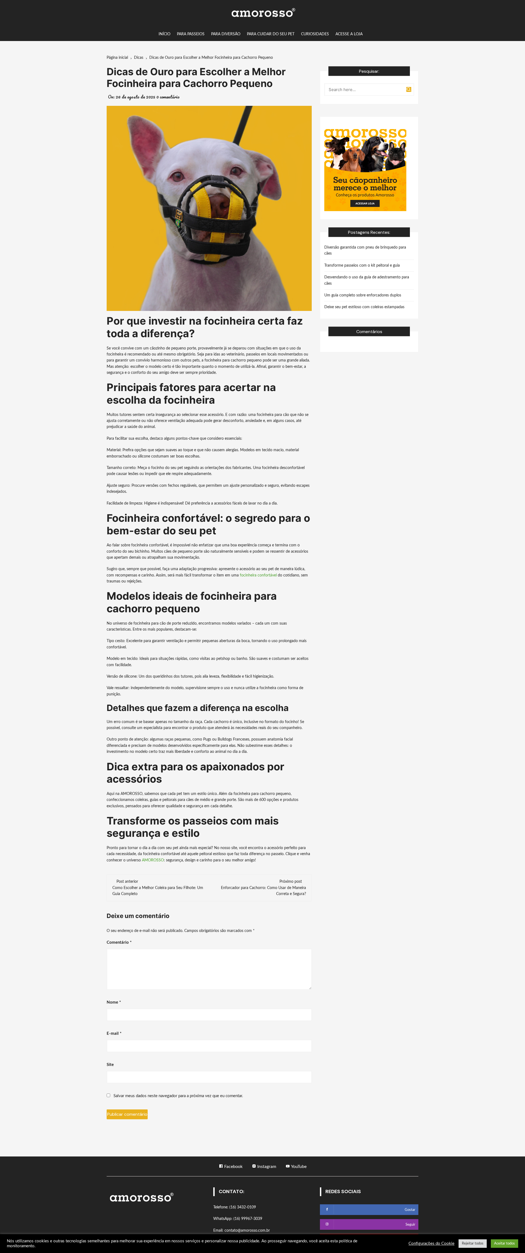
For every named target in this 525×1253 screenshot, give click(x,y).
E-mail (114, 1033)
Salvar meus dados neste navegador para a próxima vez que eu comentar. (178, 1096)
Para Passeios (191, 34)
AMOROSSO (153, 860)
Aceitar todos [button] (504, 1243)
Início (164, 34)
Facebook (233, 1166)
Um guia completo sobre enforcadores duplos (362, 295)
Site (110, 1065)
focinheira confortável (258, 575)
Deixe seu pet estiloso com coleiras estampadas (364, 307)
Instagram (266, 1166)
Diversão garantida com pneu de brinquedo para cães (365, 250)
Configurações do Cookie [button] (431, 1244)
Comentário (119, 942)
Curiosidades (315, 34)
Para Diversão (225, 34)
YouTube (298, 1166)
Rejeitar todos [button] (472, 1243)
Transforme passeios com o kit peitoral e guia (362, 265)
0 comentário (168, 97)
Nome (114, 1002)
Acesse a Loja (349, 34)
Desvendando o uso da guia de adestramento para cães (366, 280)
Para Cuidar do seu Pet (270, 34)
